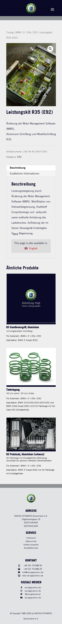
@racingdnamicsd (33, 594)
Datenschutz (31, 541)
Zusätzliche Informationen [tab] (24, 173)
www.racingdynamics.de (32, 576)
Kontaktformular (31, 548)
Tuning (9, 32)
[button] (50, 49)
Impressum (31, 538)
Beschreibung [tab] (17, 167)
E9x (29, 32)
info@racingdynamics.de (32, 572)
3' (24, 32)
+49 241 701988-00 (33, 566)
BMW (18, 32)
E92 (35, 32)
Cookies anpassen (31, 545)
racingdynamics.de (33, 588)
